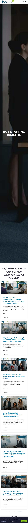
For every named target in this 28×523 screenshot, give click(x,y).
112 (18, 512)
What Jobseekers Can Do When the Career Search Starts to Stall (14, 376)
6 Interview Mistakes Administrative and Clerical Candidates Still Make (12, 414)
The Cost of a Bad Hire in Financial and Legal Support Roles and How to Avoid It (13, 493)
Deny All (13, 521)
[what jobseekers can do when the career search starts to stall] (14, 364)
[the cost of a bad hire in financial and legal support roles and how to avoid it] (14, 481)
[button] (23, 1)
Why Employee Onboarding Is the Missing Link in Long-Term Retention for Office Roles (14, 339)
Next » (20, 512)
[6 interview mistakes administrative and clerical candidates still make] (14, 403)
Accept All (24, 521)
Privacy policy (3, 521)
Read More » (5, 313)
